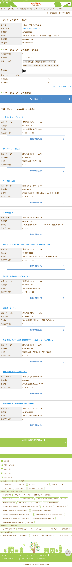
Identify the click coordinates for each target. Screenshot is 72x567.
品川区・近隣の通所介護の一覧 (33, 440)
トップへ (68, 553)
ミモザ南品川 (8, 213)
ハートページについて (16, 555)
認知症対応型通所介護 (51, 502)
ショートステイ (7, 488)
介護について (8, 473)
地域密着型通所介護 (9, 502)
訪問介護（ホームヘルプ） (22, 495)
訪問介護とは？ (22, 529)
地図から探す (8, 469)
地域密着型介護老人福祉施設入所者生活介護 (16, 518)
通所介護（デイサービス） (29, 9)
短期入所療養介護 (61, 506)
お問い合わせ (42, 555)
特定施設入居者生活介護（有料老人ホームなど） (17, 514)
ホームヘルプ (33, 484)
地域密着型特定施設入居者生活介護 (43, 518)
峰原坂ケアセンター (10, 308)
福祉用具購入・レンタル (36, 488)
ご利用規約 (53, 555)
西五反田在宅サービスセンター (15, 372)
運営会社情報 (41, 558)
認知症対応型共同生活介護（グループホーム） (49, 514)
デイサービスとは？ (36, 529)
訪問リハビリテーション (10, 499)
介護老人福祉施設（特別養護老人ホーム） (15, 510)
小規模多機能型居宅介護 (10, 506)
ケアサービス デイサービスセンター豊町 (19, 404)
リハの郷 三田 (9, 181)
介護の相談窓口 (8, 477)
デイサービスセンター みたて (51, 9)
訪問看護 (54, 484)
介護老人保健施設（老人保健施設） (42, 510)
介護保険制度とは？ (9, 529)
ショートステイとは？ (52, 529)
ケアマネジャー (20, 484)
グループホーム (20, 488)
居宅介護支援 (7, 495)
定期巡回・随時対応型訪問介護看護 (47, 499)
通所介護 (63, 499)
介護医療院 (30, 522)
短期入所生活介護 (47, 506)
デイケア (63, 484)
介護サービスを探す (10, 465)
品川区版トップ (13, 9)
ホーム (3, 9)
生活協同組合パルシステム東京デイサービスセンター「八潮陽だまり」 (30, 340)
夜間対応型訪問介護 (27, 499)
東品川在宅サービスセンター (14, 117)
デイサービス (44, 484)
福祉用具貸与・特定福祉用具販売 (13, 522)
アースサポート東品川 (11, 149)
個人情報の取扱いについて (10, 558)
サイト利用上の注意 (27, 558)
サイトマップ (31, 555)
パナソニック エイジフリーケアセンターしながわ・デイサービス (27, 244)
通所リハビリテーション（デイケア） (30, 502)
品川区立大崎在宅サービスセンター (16, 276)
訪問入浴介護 (38, 495)
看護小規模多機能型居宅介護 (29, 506)
